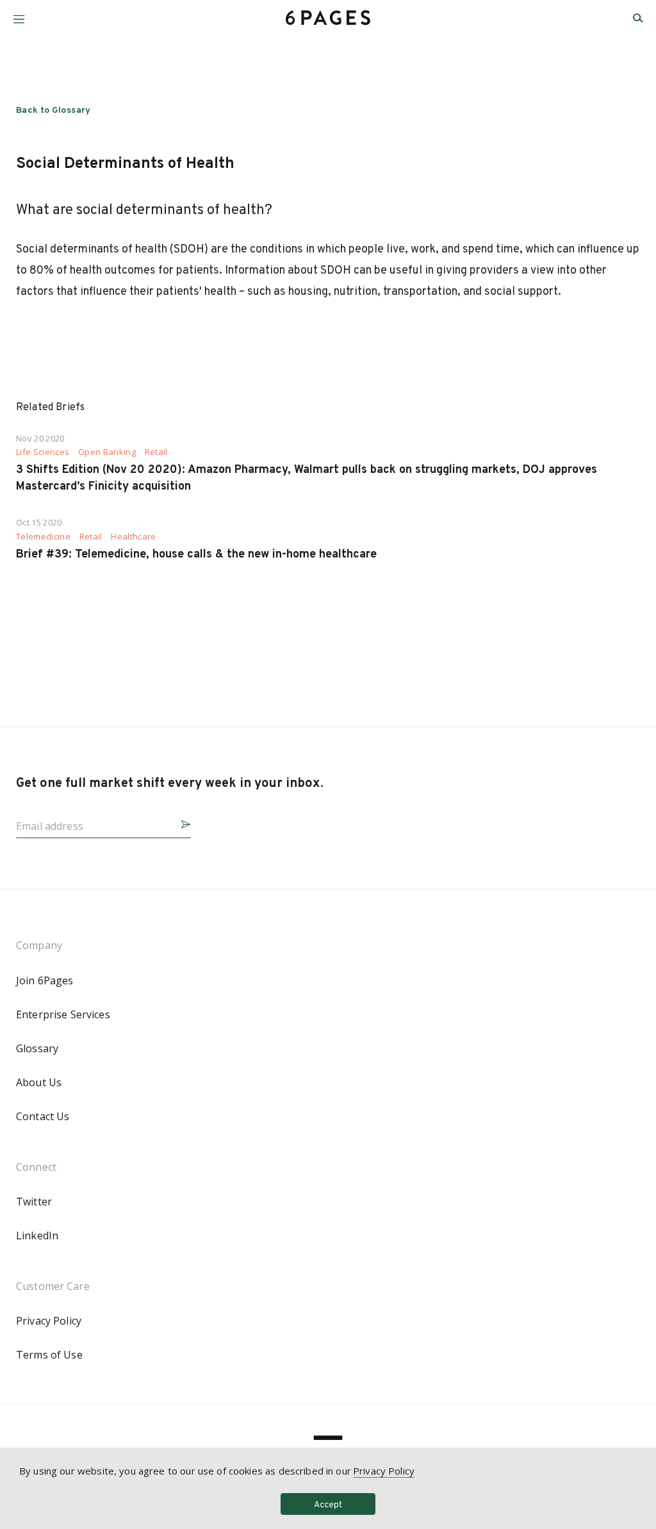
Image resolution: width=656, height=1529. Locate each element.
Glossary (37, 1048)
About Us (39, 1082)
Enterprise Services (63, 1014)
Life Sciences (42, 452)
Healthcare (133, 536)
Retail (156, 452)
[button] (18, 14)
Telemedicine (43, 536)
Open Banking (107, 452)
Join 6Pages (45, 980)
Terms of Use (49, 1355)
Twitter (34, 1201)
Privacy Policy (48, 1321)
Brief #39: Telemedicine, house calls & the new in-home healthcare (196, 554)
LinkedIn (37, 1235)
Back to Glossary (53, 110)
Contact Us (42, 1116)
